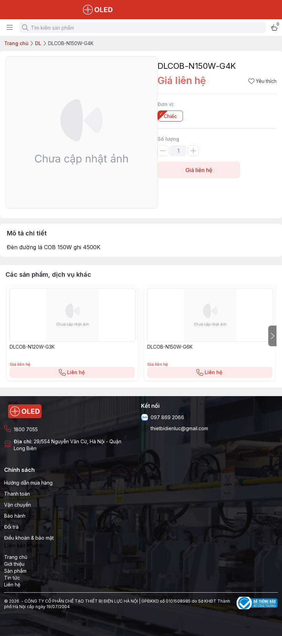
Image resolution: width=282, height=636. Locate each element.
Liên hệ (76, 372)
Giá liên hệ (198, 170)
